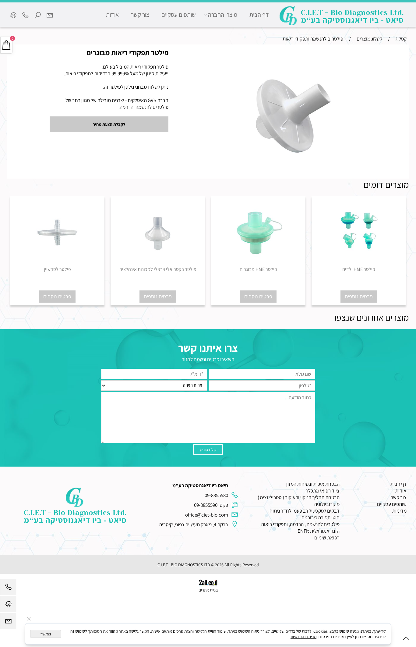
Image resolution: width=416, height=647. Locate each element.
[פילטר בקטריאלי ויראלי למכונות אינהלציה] (158, 264)
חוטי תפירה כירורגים (320, 517)
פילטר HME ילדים (358, 269)
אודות (112, 15)
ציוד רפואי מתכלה (322, 490)
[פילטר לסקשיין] (57, 264)
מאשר (45, 633)
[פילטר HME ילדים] (359, 264)
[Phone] (25, 14)
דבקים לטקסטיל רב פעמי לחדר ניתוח (305, 510)
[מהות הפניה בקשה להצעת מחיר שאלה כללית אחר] (208, 417)
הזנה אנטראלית (325, 531)
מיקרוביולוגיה (327, 504)
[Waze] (13, 14)
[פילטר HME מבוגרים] (258, 264)
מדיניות (399, 510)
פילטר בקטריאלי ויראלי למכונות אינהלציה (157, 269)
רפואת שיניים (327, 537)
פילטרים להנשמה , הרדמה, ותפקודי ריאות (300, 524)
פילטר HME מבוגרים (258, 269)
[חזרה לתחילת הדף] (406, 639)
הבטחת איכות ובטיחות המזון (313, 484)
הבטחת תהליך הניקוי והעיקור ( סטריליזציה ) (299, 497)
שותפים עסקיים (178, 15)
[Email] (50, 14)
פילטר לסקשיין (57, 269)
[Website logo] (342, 15)
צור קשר (140, 15)
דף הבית (259, 15)
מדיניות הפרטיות (303, 636)
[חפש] (37, 14)
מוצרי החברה (222, 15)
